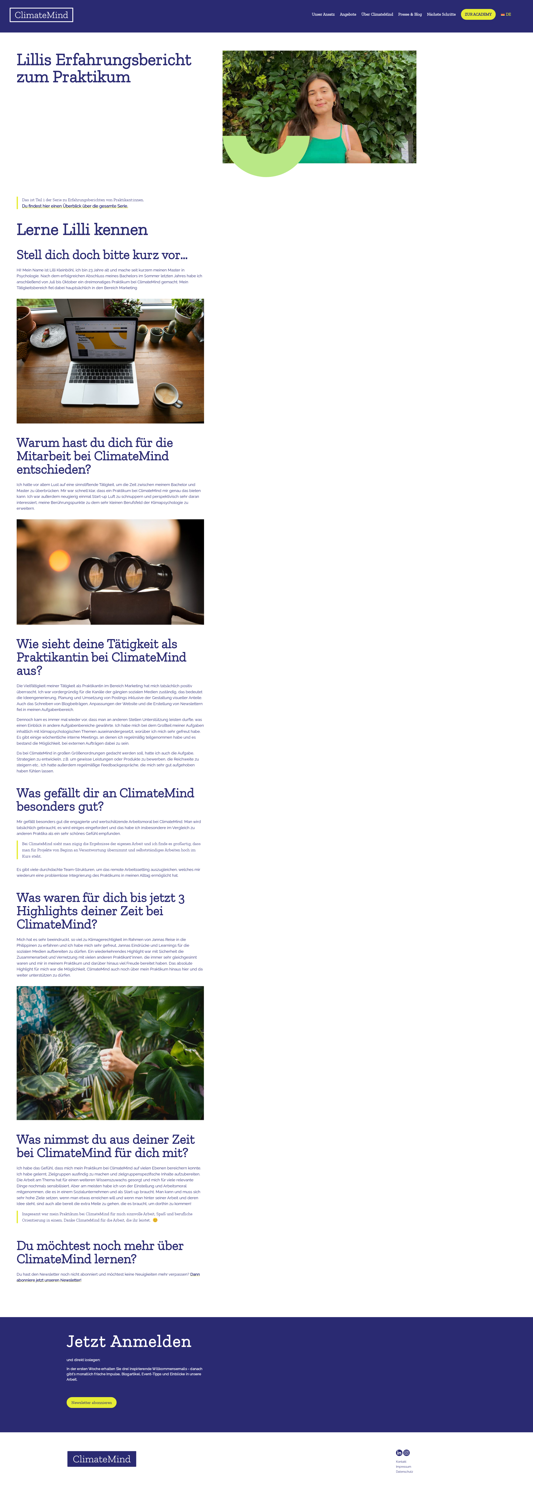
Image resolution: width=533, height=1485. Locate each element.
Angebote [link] (348, 15)
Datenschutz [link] (404, 1471)
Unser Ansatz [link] (323, 15)
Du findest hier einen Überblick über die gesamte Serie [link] (75, 206)
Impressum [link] (403, 1466)
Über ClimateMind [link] (377, 15)
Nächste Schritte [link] (441, 15)
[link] (41, 16)
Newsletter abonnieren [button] (91, 1402)
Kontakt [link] (401, 1461)
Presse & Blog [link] (410, 15)
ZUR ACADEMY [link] (478, 14)
